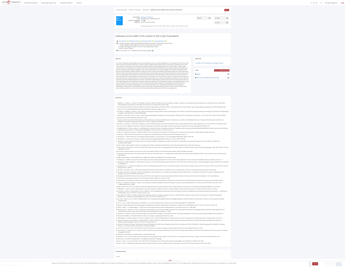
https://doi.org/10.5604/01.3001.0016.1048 (207, 77)
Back (227, 10)
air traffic (198, 63)
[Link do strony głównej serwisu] (11, 2)
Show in (222, 70)
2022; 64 (146, 10)
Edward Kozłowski (146, 41)
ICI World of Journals (121, 10)
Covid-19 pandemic (206, 63)
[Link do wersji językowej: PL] (341, 3)
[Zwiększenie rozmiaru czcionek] (317, 2)
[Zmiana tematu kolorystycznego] (321, 2)
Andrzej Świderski (159, 41)
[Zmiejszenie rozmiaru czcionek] (310, 2)
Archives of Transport (135, 10)
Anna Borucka (122, 41)
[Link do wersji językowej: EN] (343, 3)
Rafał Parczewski (134, 41)
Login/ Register (332, 3)
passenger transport (217, 63)
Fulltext (198, 74)
